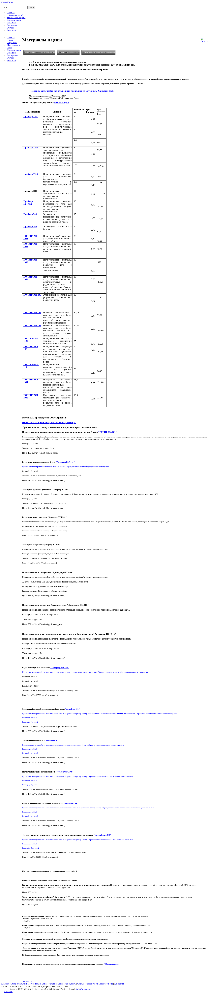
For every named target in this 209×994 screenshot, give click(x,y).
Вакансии (11, 22)
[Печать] (204, 39)
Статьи (10, 28)
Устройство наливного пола (99, 984)
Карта (10, 2)
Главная (11, 12)
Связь (4, 2)
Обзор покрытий (15, 15)
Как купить (12, 25)
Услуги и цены (14, 20)
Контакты (11, 30)
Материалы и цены (16, 17)
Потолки (8, 991)
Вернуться (27, 981)
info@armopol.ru (84, 989)
